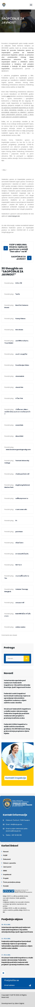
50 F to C (18, 565)
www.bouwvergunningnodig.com (18, 449)
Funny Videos (20, 319)
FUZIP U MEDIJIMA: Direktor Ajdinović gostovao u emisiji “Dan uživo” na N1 (18, 248)
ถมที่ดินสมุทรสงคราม (21, 498)
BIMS (5, 870)
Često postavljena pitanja (11, 882)
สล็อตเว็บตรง (19, 543)
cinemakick (19, 376)
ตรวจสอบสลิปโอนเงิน (21, 554)
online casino (20, 627)
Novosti (5, 851)
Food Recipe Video (22, 365)
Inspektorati (7, 874)
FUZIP (5, 855)
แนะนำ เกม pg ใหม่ (21, 354)
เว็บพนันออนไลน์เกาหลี (22, 474)
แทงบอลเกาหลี (19, 603)
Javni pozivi (7, 867)
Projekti (5, 878)
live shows (19, 330)
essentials (19, 425)
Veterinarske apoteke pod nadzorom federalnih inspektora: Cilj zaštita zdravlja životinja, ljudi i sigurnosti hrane (17, 683)
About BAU (19, 436)
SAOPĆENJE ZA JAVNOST (18, 258)
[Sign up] (29, 985)
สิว (16, 520)
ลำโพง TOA (19, 398)
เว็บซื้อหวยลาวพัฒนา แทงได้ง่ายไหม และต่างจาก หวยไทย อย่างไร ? (17, 411)
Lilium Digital (19, 1003)
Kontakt (6, 886)
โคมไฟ (17, 294)
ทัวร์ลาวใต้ (18, 283)
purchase (19, 532)
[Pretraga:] (17, 658)
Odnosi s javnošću (9, 863)
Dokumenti (7, 859)
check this (19, 387)
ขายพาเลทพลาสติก (21, 509)
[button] (31, 4)
